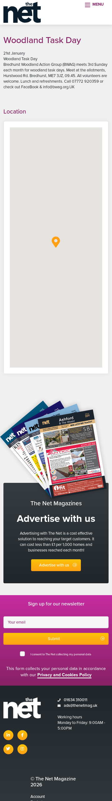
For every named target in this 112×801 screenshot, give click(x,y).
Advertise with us (54, 565)
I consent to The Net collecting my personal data (61, 654)
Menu (98, 4)
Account (37, 796)
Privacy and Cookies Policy (64, 674)
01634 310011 (75, 699)
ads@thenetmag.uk (80, 705)
